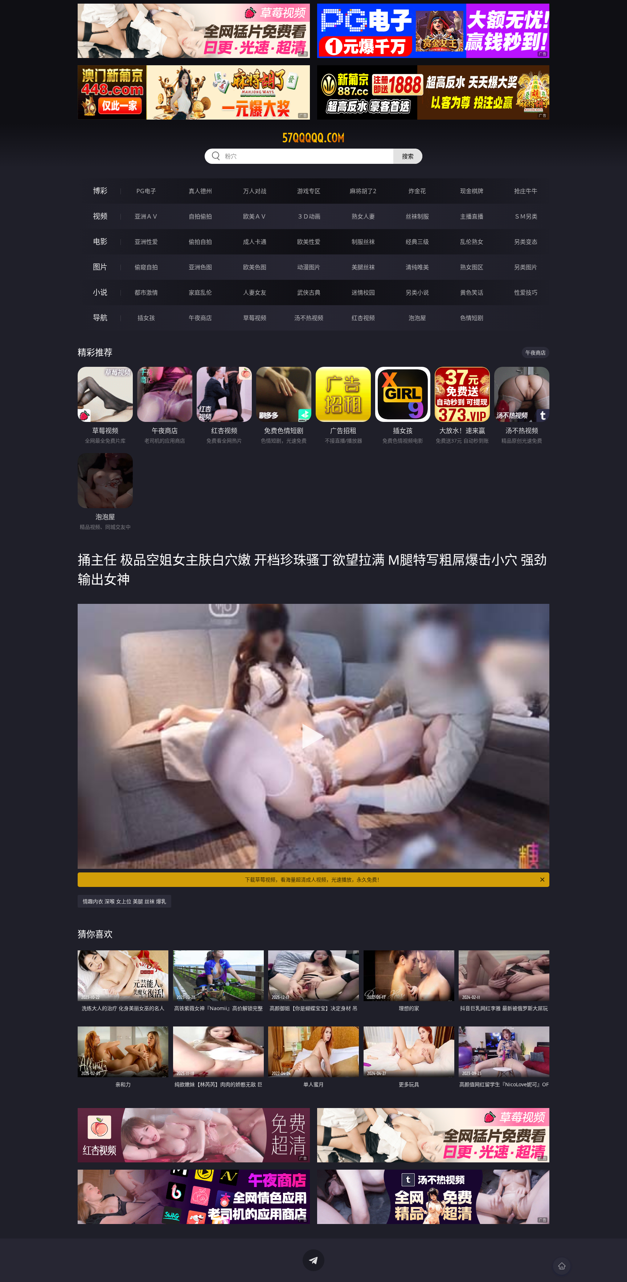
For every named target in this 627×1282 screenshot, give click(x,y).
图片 (100, 267)
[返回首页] (561, 1266)
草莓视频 (254, 318)
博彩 (100, 191)
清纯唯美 (417, 267)
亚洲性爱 (146, 242)
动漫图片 (308, 267)
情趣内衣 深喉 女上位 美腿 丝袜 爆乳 (124, 901)
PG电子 (146, 191)
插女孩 (146, 318)
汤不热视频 (308, 318)
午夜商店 (200, 318)
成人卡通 (254, 242)
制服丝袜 (363, 242)
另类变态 (525, 242)
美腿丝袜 (363, 267)
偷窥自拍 (146, 267)
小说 (100, 292)
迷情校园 (363, 292)
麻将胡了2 (363, 191)
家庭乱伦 (200, 292)
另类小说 (417, 292)
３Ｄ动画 (308, 216)
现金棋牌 (471, 191)
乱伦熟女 (471, 242)
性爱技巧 (525, 292)
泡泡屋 (417, 318)
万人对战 (254, 191)
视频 (100, 216)
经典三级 (417, 242)
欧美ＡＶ (254, 216)
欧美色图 (254, 267)
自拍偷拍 (200, 216)
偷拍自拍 (200, 242)
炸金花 (417, 191)
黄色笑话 (471, 292)
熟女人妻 (363, 216)
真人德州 (200, 191)
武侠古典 (308, 292)
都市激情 (146, 292)
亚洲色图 (200, 267)
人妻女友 (254, 292)
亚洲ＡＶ (146, 216)
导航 (100, 318)
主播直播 (471, 216)
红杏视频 (363, 318)
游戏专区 (308, 191)
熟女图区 (471, 267)
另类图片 (525, 267)
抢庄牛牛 (525, 191)
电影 (100, 241)
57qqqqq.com (313, 137)
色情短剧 (471, 318)
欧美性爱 (308, 242)
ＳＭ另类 (525, 216)
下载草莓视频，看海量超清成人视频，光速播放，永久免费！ (313, 879)
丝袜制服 (417, 216)
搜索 (408, 156)
